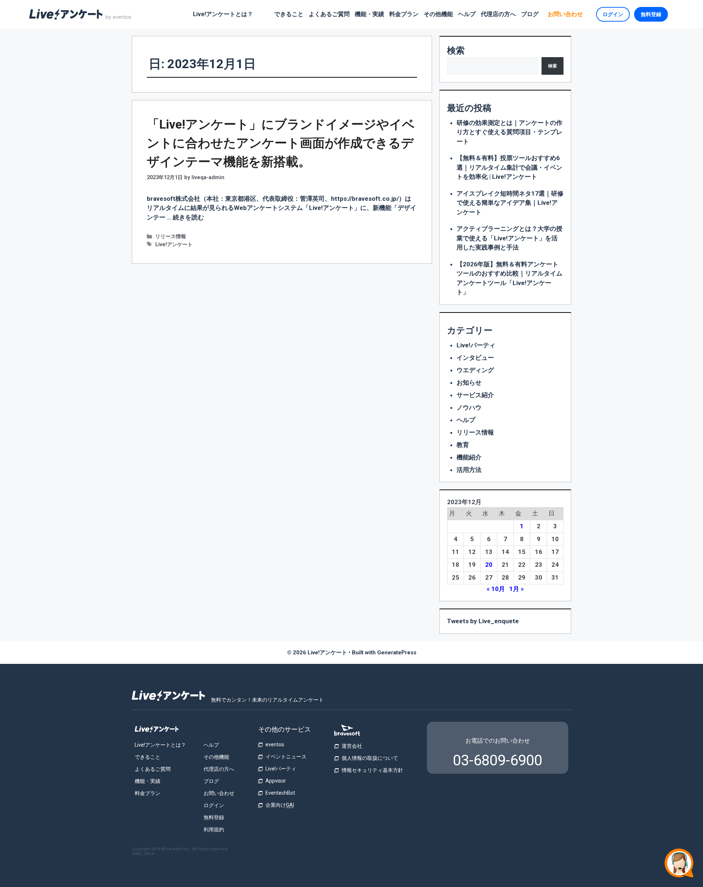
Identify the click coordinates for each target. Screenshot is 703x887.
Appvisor (275, 781)
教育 (463, 444)
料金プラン (404, 14)
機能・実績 (369, 14)
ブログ (530, 14)
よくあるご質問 (329, 14)
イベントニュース (285, 757)
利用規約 (214, 829)
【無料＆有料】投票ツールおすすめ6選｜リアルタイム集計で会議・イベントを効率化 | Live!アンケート (509, 167)
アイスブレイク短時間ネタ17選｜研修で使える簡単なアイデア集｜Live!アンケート (510, 203)
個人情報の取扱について (370, 758)
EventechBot (280, 793)
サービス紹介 (475, 395)
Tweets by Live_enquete (483, 621)
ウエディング (475, 370)
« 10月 (496, 588)
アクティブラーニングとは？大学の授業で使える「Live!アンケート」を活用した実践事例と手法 (509, 238)
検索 (456, 50)
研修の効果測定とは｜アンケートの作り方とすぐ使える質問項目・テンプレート (509, 132)
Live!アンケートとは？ (223, 14)
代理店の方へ (498, 14)
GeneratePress (396, 652)
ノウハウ (469, 407)
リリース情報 (170, 236)
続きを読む (188, 217)
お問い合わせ (565, 14)
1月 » (516, 588)
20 (488, 564)
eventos (274, 744)
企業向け (279, 805)
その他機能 (438, 14)
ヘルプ (467, 14)
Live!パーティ (476, 345)
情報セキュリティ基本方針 (372, 770)
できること (289, 14)
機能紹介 (469, 457)
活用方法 (469, 469)
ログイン (613, 14)
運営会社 (352, 746)
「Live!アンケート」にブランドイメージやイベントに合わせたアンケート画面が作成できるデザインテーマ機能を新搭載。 (281, 143)
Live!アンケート (174, 244)
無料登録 (651, 14)
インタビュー (475, 357)
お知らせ (469, 382)
